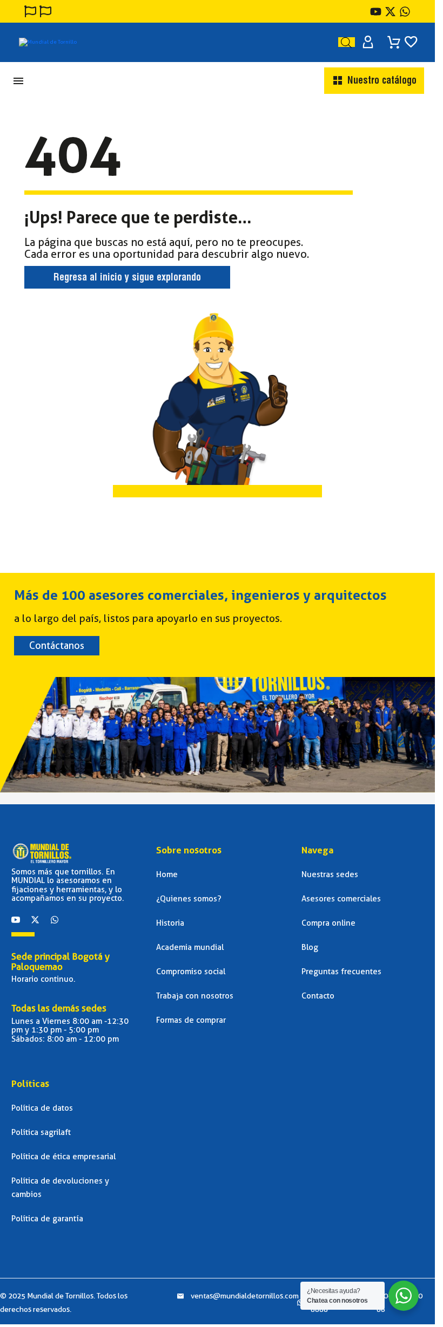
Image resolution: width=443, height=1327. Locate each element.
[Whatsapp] (54, 919)
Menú (18, 81)
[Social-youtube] (15, 919)
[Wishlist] (411, 42)
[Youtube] (375, 11)
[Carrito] (393, 39)
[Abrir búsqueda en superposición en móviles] (346, 42)
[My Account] (367, 42)
